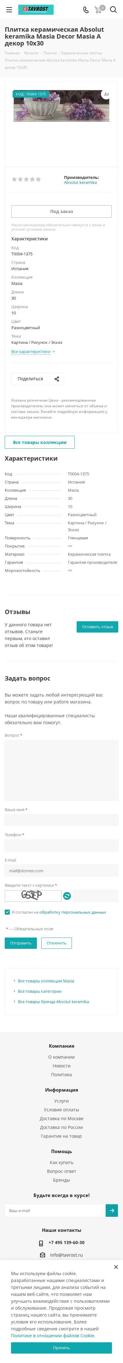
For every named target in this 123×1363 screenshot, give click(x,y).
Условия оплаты (61, 1110)
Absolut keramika (80, 182)
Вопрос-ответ (61, 1171)
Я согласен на (59, 912)
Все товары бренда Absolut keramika (53, 1001)
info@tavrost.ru (66, 1255)
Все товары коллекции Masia (46, 981)
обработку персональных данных (72, 912)
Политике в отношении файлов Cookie (52, 1336)
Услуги (61, 1101)
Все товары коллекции (40, 442)
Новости (62, 1066)
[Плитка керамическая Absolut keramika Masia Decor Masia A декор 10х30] (61, 121)
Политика (61, 1074)
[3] (27, 179)
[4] (33, 179)
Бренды (61, 1180)
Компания (61, 1046)
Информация (61, 1090)
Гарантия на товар (61, 1136)
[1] (15, 179)
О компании (61, 1057)
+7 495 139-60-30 (67, 1242)
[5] (39, 179)
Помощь (61, 1151)
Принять (61, 1347)
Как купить (61, 1162)
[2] (21, 179)
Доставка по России (61, 1127)
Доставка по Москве (62, 1118)
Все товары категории (40, 991)
